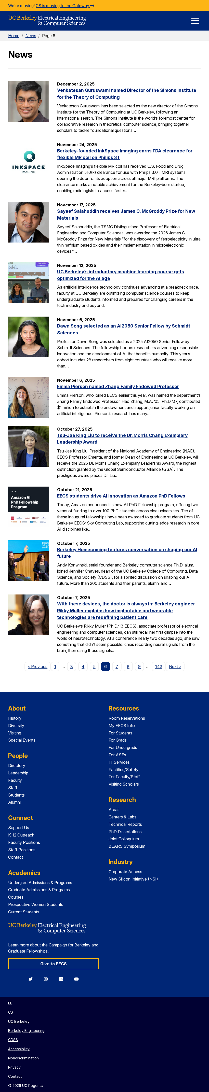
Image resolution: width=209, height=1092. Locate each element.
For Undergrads (123, 747)
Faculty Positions (24, 842)
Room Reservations (127, 718)
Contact (15, 857)
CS (10, 1012)
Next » (177, 666)
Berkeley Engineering (26, 1030)
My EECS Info (122, 725)
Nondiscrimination (23, 1058)
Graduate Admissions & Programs (39, 889)
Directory (16, 765)
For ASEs (117, 754)
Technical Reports (125, 824)
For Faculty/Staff (124, 776)
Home (13, 35)
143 (158, 666)
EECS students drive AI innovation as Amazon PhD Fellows (121, 496)
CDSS (13, 1040)
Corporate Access (125, 871)
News (30, 35)
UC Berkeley (19, 1021)
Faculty (15, 780)
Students (16, 795)
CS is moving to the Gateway (63, 5)
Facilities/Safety (123, 769)
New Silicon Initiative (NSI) (133, 879)
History (14, 718)
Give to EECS (53, 963)
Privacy (14, 1067)
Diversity (16, 725)
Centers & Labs (122, 816)
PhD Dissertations (125, 831)
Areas (114, 809)
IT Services (119, 762)
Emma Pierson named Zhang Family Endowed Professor (118, 386)
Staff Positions (21, 849)
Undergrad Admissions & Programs (40, 882)
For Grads (118, 740)
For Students (120, 732)
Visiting (14, 732)
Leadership (18, 772)
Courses (15, 897)
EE (10, 1003)
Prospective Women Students (35, 904)
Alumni (14, 802)
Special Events (21, 740)
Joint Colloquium (124, 838)
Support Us (18, 827)
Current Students (23, 911)
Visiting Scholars (124, 784)
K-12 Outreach (21, 835)
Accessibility (19, 1049)
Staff (12, 787)
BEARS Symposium (127, 846)
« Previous (39, 666)
